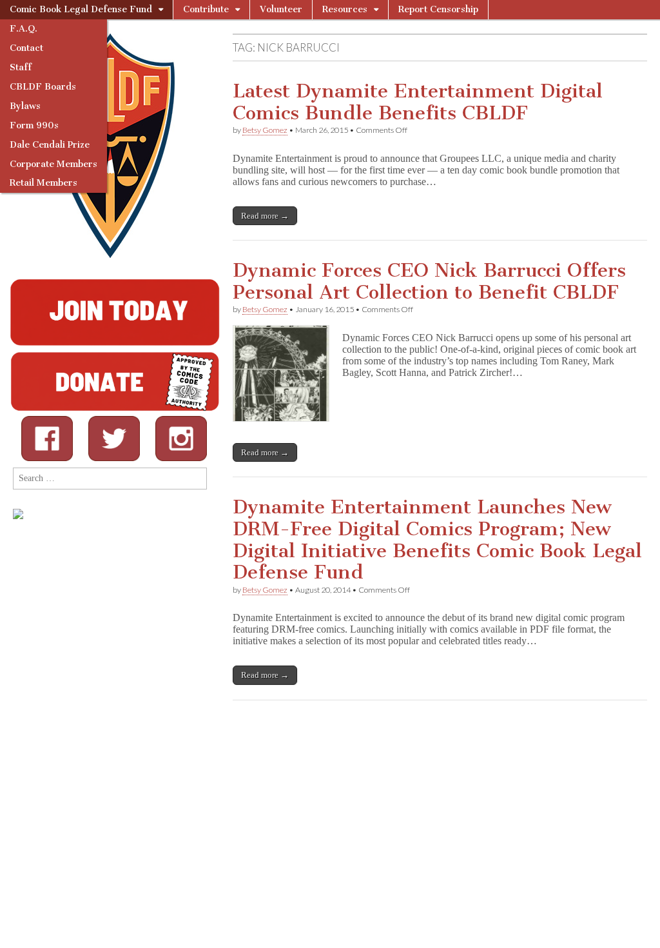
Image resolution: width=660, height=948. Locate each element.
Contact (26, 48)
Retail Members (43, 182)
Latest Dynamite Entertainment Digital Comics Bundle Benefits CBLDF (418, 101)
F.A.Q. (23, 28)
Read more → (265, 216)
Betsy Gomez (264, 130)
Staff (21, 67)
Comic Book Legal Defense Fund (81, 9)
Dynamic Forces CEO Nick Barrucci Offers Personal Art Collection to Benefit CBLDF (429, 281)
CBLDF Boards (43, 86)
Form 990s (34, 125)
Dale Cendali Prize (50, 144)
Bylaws (25, 106)
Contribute (206, 9)
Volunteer (281, 9)
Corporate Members (53, 164)
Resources (344, 9)
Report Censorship (438, 9)
